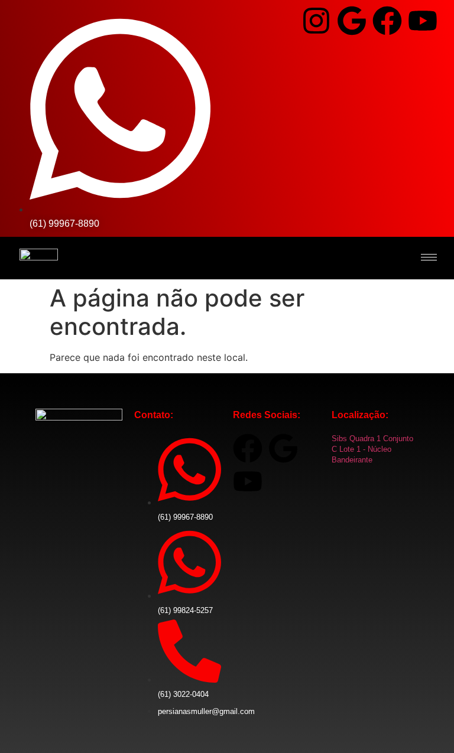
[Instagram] (316, 20)
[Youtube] (422, 20)
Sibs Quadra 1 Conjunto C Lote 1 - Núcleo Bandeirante (372, 449)
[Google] (352, 20)
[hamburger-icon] (429, 257)
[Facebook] (387, 20)
